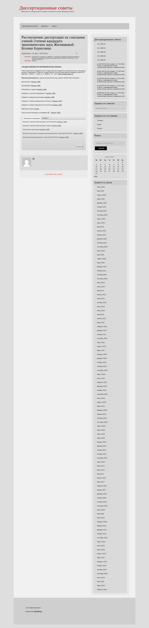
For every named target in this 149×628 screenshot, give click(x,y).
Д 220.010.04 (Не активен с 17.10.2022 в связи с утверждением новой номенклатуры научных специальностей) (110, 80)
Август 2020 (101, 374)
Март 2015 (101, 557)
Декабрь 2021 (102, 330)
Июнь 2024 (101, 251)
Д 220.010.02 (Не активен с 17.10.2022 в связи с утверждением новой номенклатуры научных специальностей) (110, 65)
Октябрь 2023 (102, 274)
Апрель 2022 (101, 318)
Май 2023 (100, 290)
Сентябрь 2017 (102, 458)
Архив (99, 124)
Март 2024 (101, 262)
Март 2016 (101, 518)
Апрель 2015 (101, 553)
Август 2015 (101, 542)
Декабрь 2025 (102, 203)
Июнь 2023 (101, 286)
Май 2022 (100, 314)
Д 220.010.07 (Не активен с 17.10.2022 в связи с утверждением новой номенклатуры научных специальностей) (110, 87)
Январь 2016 (101, 526)
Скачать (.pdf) (36, 82)
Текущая (34, 60)
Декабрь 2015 (102, 530)
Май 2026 (100, 191)
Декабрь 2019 (102, 386)
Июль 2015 (101, 546)
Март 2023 (101, 298)
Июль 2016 (101, 510)
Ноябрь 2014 (101, 565)
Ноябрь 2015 (101, 534)
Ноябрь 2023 (101, 271)
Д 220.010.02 (35, 56)
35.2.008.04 (101, 56)
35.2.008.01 (101, 44)
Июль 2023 (101, 282)
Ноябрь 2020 (101, 362)
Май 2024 (100, 255)
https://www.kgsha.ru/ (65, 74)
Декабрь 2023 (102, 266)
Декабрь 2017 (102, 446)
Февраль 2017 (102, 486)
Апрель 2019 (101, 402)
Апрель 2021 (101, 346)
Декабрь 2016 (102, 494)
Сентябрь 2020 (102, 370)
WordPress (38, 611)
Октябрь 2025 (102, 211)
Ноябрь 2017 (101, 450)
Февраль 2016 (102, 522)
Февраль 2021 (102, 354)
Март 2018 (101, 438)
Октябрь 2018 (102, 418)
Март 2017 (101, 482)
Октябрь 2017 (102, 454)
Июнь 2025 (101, 223)
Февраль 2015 (102, 561)
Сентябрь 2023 (102, 278)
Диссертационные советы (45, 8)
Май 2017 (100, 474)
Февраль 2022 (102, 326)
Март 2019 (101, 406)
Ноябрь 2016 (101, 498)
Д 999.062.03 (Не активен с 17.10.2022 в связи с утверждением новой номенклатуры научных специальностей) (110, 94)
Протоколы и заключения (32, 118)
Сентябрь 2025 (102, 215)
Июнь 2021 (101, 342)
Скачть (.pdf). (56, 125)
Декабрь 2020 (102, 358)
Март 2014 (101, 585)
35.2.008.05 (101, 60)
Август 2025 (101, 219)
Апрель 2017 (101, 478)
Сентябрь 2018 (102, 422)
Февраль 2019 (102, 410)
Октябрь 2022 (102, 302)
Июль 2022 (101, 306)
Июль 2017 (101, 466)
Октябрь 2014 (102, 569)
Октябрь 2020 (102, 366)
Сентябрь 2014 (102, 573)
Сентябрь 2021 (102, 338)
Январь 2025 (101, 235)
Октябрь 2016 (102, 502)
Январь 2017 (101, 490)
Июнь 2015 (101, 549)
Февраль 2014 (102, 589)
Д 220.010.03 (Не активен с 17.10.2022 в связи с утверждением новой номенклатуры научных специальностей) (110, 72)
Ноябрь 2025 (101, 207)
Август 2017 (101, 462)
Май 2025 (100, 227)
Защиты (54, 26)
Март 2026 (101, 199)
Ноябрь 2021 (101, 334)
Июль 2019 (101, 398)
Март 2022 (101, 322)
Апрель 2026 (101, 195)
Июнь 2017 (101, 470)
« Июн (95, 176)
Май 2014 (100, 581)
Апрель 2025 (101, 231)
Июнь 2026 (101, 187)
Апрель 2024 (101, 259)
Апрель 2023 (101, 294)
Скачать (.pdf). (36, 85)
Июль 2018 (101, 430)
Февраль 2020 (102, 382)
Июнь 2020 (101, 378)
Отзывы (45, 118)
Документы (44, 26)
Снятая (99, 128)
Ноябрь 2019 (101, 390)
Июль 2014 (101, 577)
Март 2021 (101, 350)
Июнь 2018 (101, 434)
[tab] (32, 118)
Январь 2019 (101, 414)
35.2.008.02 (101, 48)
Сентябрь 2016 (102, 506)
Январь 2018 (101, 442)
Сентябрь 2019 (102, 394)
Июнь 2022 (101, 310)
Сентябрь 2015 (102, 537)
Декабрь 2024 (102, 239)
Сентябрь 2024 (102, 247)
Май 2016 (100, 514)
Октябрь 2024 (102, 243)
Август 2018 (101, 426)
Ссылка (36, 109)
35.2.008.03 (101, 52)
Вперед (79, 146)
